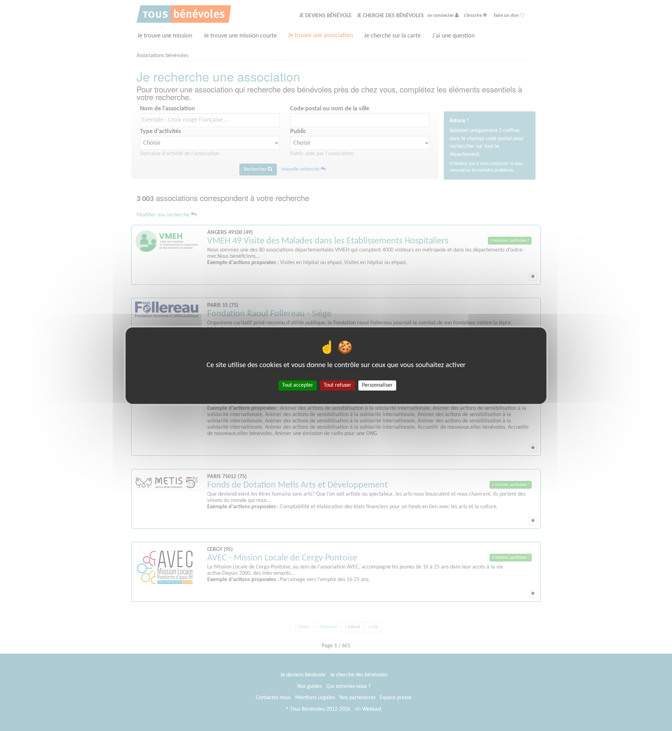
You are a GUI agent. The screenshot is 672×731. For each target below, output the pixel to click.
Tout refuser (337, 385)
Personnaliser (377, 385)
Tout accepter (297, 385)
